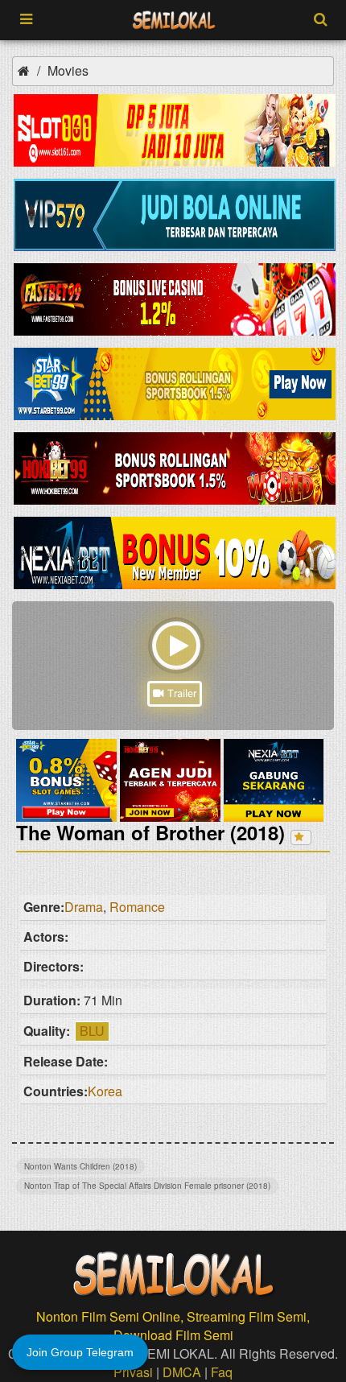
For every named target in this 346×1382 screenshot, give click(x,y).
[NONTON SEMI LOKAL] (173, 20)
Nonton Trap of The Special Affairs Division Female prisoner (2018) (147, 1185)
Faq (222, 1372)
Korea (105, 1091)
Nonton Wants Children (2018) (80, 1166)
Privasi (133, 1372)
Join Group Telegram (80, 1352)
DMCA (182, 1372)
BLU (92, 1030)
